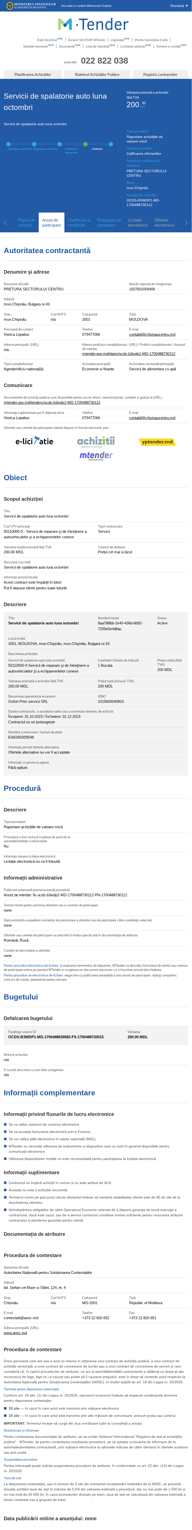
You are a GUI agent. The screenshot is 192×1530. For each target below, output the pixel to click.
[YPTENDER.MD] (157, 442)
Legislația (120, 40)
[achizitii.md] (96, 442)
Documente (69, 46)
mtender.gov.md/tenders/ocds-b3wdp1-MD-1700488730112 (52, 402)
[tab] (25, 223)
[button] (179, 6)
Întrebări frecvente (38, 46)
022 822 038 (104, 60)
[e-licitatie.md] (34, 443)
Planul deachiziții (26, 222)
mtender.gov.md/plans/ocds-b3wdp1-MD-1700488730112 (128, 353)
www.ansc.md (15, 1332)
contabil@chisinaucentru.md (152, 334)
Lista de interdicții (100, 46)
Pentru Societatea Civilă (151, 40)
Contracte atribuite (135, 46)
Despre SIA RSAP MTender (86, 40)
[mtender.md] (96, 457)
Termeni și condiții (171, 46)
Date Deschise (50, 40)
